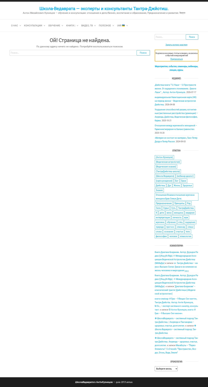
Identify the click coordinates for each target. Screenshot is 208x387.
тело (188, 231)
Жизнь (177, 185)
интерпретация (163, 217)
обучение (171, 222)
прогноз (170, 227)
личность (177, 217)
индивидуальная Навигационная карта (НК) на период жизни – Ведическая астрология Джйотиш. (175, 101)
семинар (181, 227)
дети (162, 212)
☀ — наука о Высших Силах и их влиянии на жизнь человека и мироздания (176, 267)
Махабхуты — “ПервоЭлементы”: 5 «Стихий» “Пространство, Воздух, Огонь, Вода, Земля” (175, 349)
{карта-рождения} (164, 180)
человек (173, 236)
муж (186, 217)
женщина (178, 212)
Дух (169, 185)
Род (188, 203)
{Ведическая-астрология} (168, 162)
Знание (159, 190)
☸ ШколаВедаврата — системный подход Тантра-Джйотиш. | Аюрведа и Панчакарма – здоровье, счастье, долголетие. (176, 322)
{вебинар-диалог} (185, 176)
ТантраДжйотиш (186, 208)
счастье (179, 231)
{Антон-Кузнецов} (164, 157)
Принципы (179, 203)
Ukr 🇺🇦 (121, 25)
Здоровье (187, 185)
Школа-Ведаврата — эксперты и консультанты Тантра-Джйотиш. (104, 8)
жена (169, 212)
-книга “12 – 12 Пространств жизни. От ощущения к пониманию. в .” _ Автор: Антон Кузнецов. (175, 89)
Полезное (105, 25)
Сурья (166, 208)
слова (159, 231)
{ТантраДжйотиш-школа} (168, 171)
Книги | (70, 25)
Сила (158, 208)
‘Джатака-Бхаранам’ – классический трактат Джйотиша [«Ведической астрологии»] (175, 290)
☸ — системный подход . (175, 329)
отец (180, 222)
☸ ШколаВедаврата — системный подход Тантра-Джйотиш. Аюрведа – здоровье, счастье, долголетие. (176, 342)
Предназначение (164, 203)
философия (161, 236)
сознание (168, 231)
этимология (185, 236)
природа (160, 227)
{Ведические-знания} (166, 166)
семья (190, 227)
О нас (14, 25)
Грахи (183, 180)
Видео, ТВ (87, 25)
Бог (176, 180)
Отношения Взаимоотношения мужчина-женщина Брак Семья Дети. (175, 197)
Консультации (33, 25)
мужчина (160, 222)
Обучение (54, 25)
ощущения (190, 222)
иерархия (190, 212)
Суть (173, 208)
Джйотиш (160, 185)
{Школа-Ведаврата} (165, 176)
